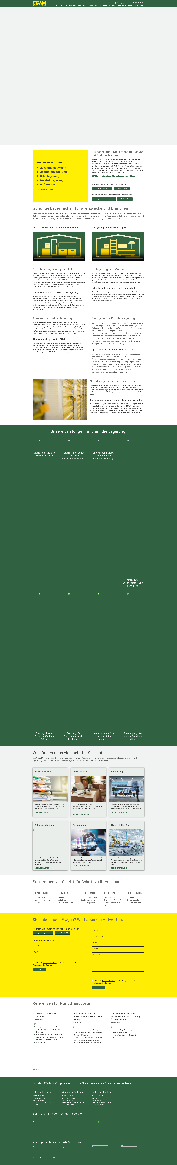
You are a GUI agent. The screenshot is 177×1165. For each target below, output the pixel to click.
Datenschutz (37, 1158)
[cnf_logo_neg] (38, 1148)
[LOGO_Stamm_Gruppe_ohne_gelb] (39, 3)
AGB (53, 1158)
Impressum (47, 1158)
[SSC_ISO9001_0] (105, 1128)
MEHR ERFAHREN (42, 812)
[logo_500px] (100, 1147)
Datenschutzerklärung (50, 963)
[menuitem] (59, 3)
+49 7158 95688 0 (68, 1105)
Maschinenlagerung (52, 167)
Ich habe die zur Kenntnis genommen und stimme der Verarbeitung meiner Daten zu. (58, 964)
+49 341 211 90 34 (39, 1105)
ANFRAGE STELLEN (41, 93)
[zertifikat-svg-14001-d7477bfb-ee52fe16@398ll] (42, 1127)
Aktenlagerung (49, 176)
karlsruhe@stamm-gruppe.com (102, 1102)
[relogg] (66, 1147)
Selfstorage (47, 184)
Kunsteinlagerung (51, 180)
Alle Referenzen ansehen (41, 1070)
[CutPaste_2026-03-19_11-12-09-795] (129, 1148)
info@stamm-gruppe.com (42, 1102)
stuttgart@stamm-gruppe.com (73, 1102)
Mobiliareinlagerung (53, 171)
